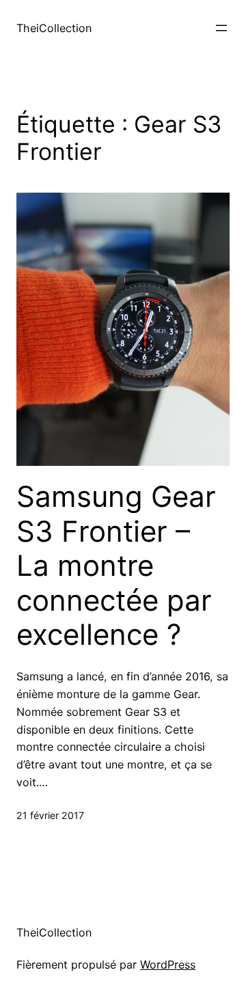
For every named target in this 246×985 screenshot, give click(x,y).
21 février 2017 (50, 815)
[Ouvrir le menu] (221, 28)
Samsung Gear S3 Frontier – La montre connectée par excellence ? (116, 566)
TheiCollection (54, 28)
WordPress (167, 964)
